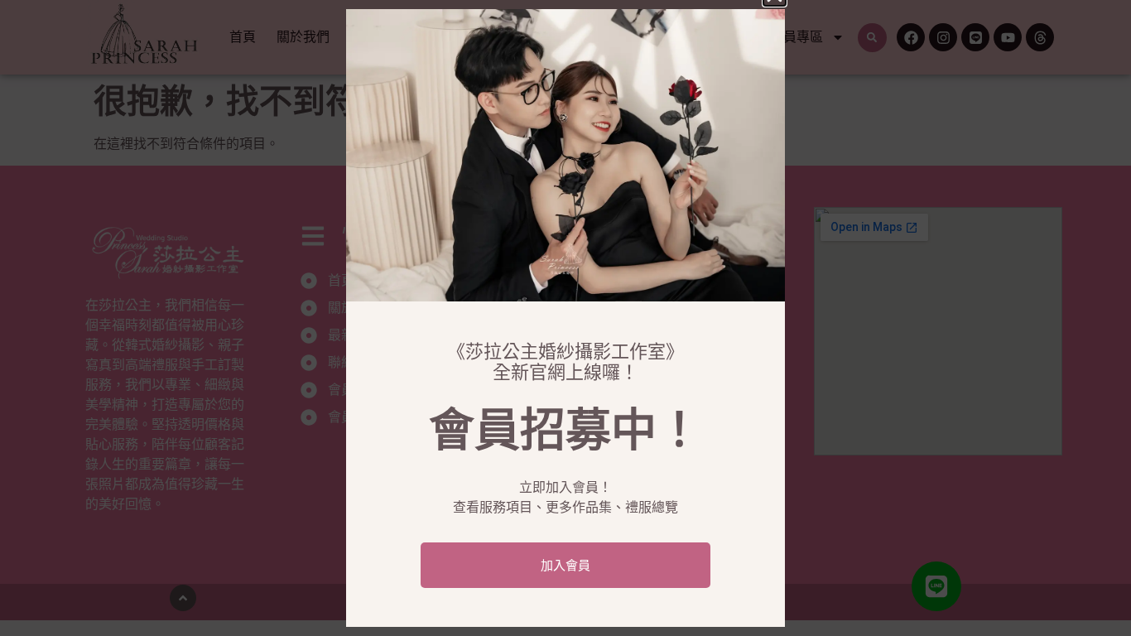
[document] (565, 318)
